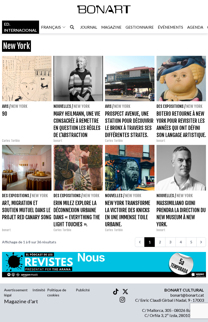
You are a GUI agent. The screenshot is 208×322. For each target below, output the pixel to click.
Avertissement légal (16, 292)
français (51, 27)
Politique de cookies (56, 292)
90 (4, 114)
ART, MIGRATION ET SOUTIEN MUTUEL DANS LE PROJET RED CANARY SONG (26, 210)
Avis (5, 106)
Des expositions (170, 106)
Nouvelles (62, 106)
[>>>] (201, 242)
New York (19, 106)
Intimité (38, 290)
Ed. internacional (20, 27)
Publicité (83, 290)
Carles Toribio (11, 141)
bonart (58, 141)
